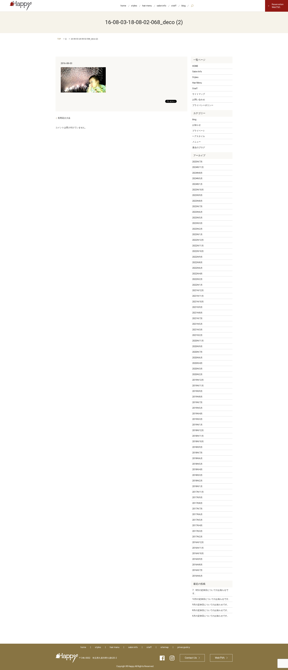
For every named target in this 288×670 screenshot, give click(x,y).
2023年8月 (197, 201)
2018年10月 (198, 441)
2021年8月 (197, 312)
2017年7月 (197, 508)
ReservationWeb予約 (278, 6)
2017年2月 (197, 536)
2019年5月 (197, 408)
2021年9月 (197, 307)
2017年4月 (197, 525)
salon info (161, 5)
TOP (59, 39)
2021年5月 (197, 324)
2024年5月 (197, 178)
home (123, 5)
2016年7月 (197, 570)
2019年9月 (197, 391)
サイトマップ (198, 94)
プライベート (198, 130)
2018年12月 (198, 430)
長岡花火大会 (64, 118)
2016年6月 (197, 576)
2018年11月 (198, 436)
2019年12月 (198, 380)
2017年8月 (197, 503)
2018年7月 (197, 452)
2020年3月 (197, 368)
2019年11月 (198, 385)
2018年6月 (197, 458)
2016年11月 (198, 548)
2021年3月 (197, 329)
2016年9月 (197, 559)
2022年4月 (197, 273)
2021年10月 (198, 301)
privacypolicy (183, 647)
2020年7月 (197, 352)
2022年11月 (198, 245)
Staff (195, 88)
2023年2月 (197, 229)
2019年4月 (197, 413)
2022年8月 (197, 262)
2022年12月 (198, 240)
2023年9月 (197, 195)
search (192, 5)
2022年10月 (198, 251)
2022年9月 (197, 257)
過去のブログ (198, 147)
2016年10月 (198, 553)
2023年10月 (198, 189)
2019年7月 (197, 402)
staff (173, 5)
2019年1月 (197, 424)
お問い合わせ (198, 99)
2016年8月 (197, 564)
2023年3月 (197, 223)
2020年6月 (197, 357)
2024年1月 (197, 184)
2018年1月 (197, 486)
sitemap (164, 647)
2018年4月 (197, 469)
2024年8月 (197, 173)
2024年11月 (198, 167)
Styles (195, 77)
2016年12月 (198, 542)
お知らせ (196, 125)
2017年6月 (197, 514)
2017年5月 (197, 520)
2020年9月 (197, 346)
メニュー (196, 142)
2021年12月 (198, 290)
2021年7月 (197, 318)
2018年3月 (197, 475)
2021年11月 (198, 296)
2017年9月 (197, 497)
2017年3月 (197, 531)
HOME (195, 66)
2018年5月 (197, 464)
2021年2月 (197, 335)
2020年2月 (197, 374)
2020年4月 (197, 363)
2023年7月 (197, 206)
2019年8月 (197, 396)
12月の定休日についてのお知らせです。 (211, 599)
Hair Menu (197, 83)
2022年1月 (197, 285)
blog (184, 5)
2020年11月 (198, 340)
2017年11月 (198, 492)
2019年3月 (197, 419)
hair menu (147, 5)
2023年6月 (197, 212)
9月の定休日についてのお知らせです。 (210, 604)
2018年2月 (197, 480)
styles (134, 5)
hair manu (114, 647)
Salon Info (197, 71)
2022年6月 (197, 268)
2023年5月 (197, 217)
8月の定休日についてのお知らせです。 (210, 610)
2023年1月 (197, 234)
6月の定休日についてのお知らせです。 (210, 616)
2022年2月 (197, 279)
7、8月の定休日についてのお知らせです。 (210, 592)
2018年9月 (197, 447)
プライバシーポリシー (202, 105)
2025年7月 (197, 161)
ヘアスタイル (198, 136)
